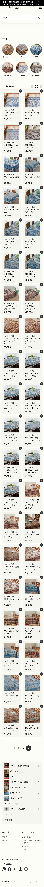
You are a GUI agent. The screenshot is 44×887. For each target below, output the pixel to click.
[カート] (35, 7)
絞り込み (10, 86)
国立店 (4, 840)
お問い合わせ (27, 846)
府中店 (4, 837)
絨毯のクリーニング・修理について (32, 841)
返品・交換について (29, 837)
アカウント (26, 849)
